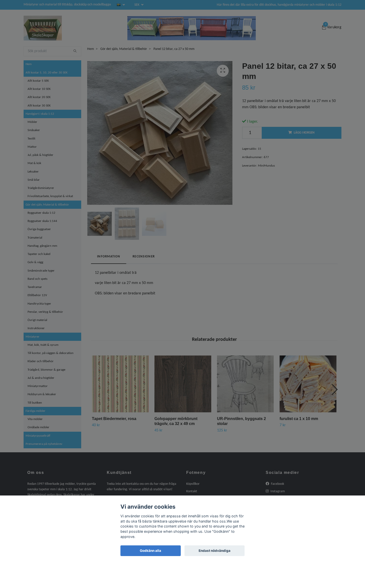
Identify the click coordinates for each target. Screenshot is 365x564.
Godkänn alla (150, 551)
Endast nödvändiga (214, 551)
